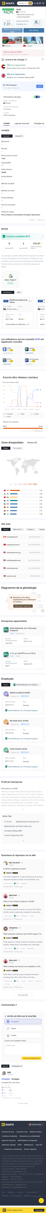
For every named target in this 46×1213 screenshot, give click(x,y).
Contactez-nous (21, 1132)
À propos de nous (8, 1132)
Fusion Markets (16, 1196)
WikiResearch (28, 1145)
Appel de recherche (9, 1140)
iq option (20, 1192)
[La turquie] (33, 40)
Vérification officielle (9, 1145)
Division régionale (30, 1149)
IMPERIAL (11, 1192)
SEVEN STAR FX (31, 1192)
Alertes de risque (36, 1132)
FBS (3, 1192)
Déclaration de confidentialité (30, 1136)
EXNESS (5, 1196)
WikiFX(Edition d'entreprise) (27, 1140)
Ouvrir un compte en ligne (12, 30)
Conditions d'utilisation (9, 1136)
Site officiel (33, 30)
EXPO (20, 1145)
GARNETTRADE (29, 1196)
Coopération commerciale (13, 1149)
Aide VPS (39, 1145)
